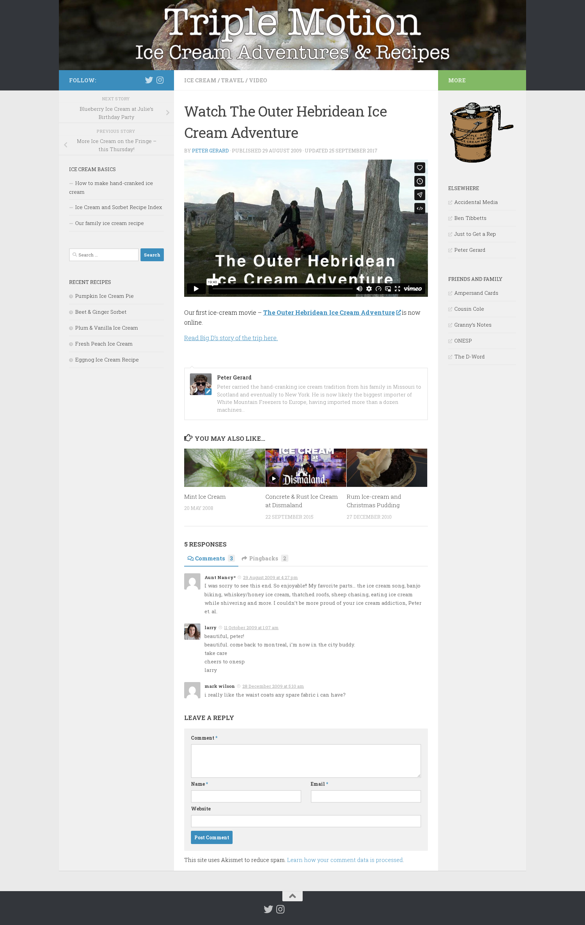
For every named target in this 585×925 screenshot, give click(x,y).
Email (319, 784)
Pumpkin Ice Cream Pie (104, 295)
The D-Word (469, 356)
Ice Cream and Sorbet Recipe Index (118, 207)
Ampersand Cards (476, 292)
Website (201, 808)
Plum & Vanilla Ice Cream (106, 327)
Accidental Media (476, 202)
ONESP (463, 340)
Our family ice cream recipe (109, 223)
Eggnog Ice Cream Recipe (107, 359)
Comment (204, 738)
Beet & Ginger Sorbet (101, 311)
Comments (214, 558)
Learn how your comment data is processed (345, 859)
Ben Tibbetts (470, 217)
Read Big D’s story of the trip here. (231, 338)
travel (232, 80)
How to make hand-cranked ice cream (111, 187)
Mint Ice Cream (205, 496)
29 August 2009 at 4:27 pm (270, 577)
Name (199, 784)
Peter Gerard (210, 150)
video (258, 80)
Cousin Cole (469, 308)
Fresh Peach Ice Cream (104, 343)
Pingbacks (267, 558)
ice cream (200, 80)
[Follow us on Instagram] (160, 80)
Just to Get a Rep (475, 233)
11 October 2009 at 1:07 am (251, 627)
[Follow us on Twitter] (149, 80)
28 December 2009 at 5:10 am (273, 686)
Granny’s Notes (473, 324)
